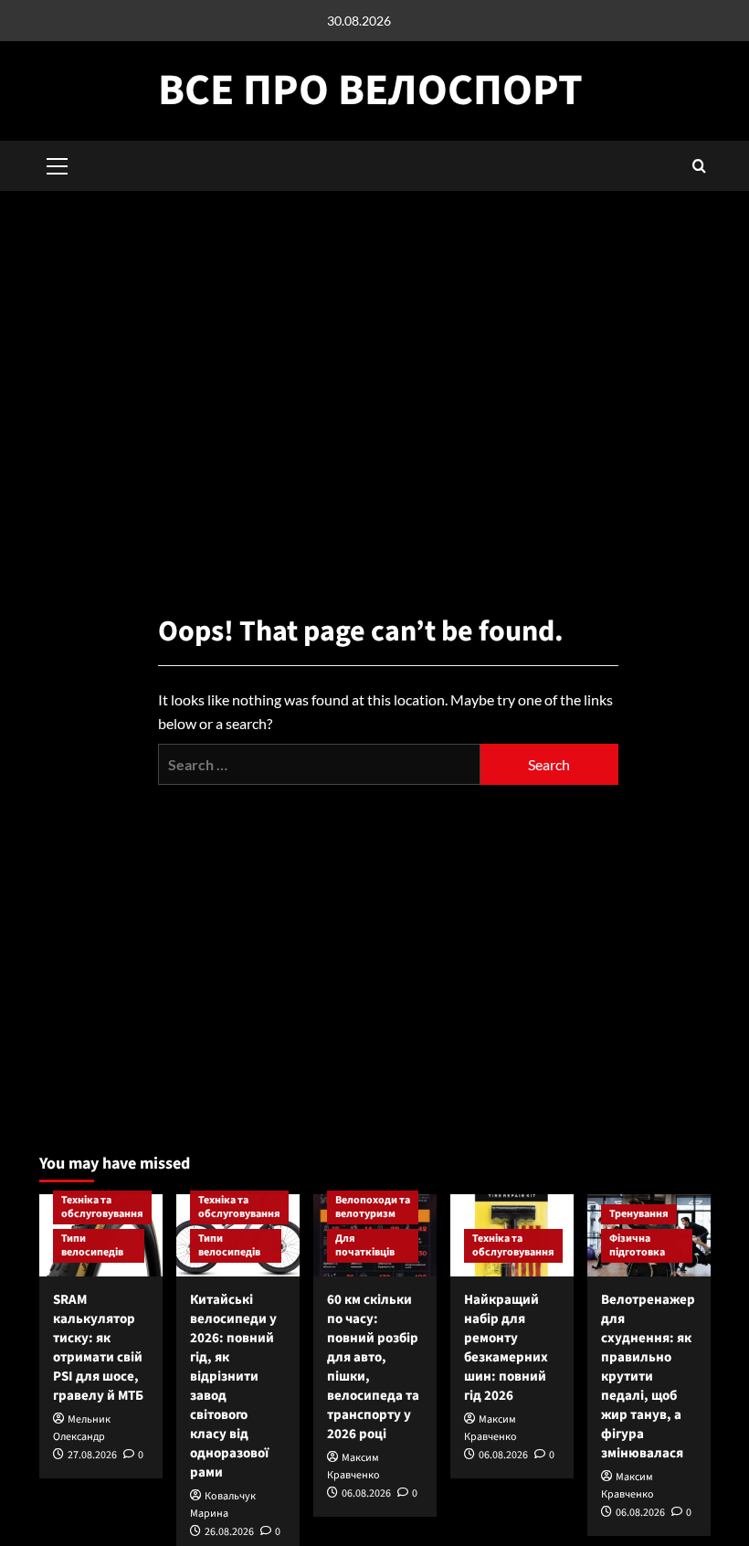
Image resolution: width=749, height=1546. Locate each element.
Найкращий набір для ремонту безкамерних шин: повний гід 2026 (506, 1347)
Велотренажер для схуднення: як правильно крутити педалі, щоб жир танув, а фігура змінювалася (648, 1376)
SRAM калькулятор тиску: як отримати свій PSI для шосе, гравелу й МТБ (98, 1347)
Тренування (639, 1214)
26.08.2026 (229, 1532)
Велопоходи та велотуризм (372, 1207)
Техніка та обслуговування (102, 1207)
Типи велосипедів (92, 1246)
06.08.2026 (366, 1493)
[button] (699, 166)
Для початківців (365, 1246)
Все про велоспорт (370, 90)
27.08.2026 (92, 1455)
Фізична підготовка (637, 1246)
